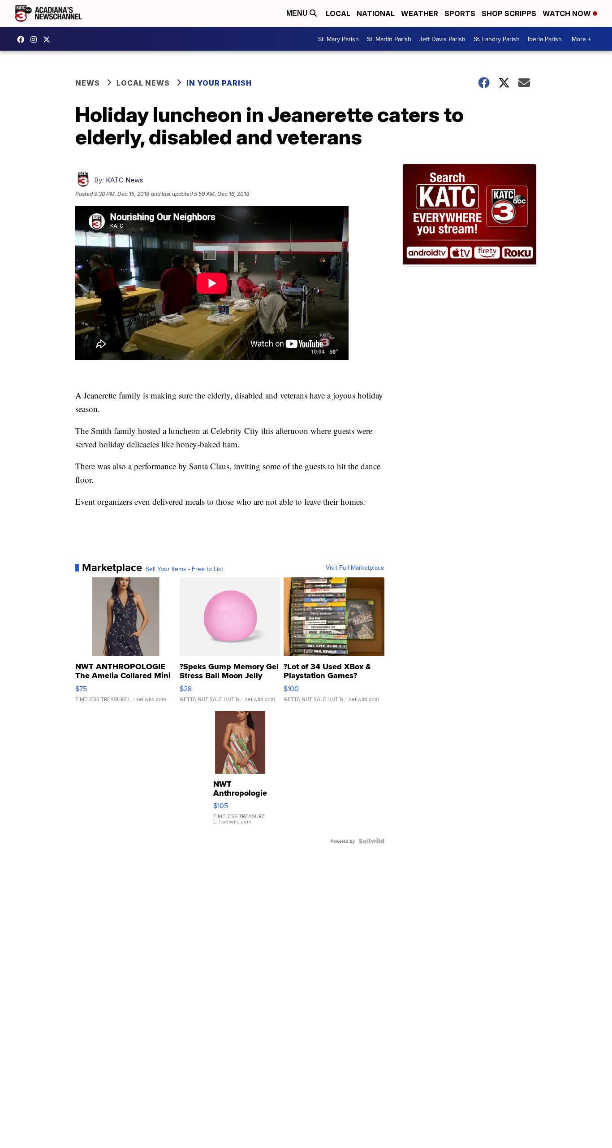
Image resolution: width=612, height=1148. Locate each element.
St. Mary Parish (338, 39)
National (376, 13)
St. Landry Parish (497, 39)
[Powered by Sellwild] (371, 841)
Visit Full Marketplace (355, 567)
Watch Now (568, 13)
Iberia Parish (545, 39)
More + (581, 39)
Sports (459, 13)
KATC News (124, 180)
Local (338, 13)
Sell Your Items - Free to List (184, 569)
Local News (143, 82)
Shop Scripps (509, 13)
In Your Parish (219, 82)
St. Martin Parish (389, 39)
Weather (419, 13)
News (87, 82)
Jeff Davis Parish (442, 39)
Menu (298, 13)
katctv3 (23, 39)
